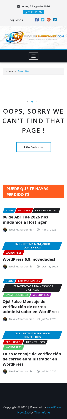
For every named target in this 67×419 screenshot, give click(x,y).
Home (9, 71)
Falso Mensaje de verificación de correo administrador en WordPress (32, 358)
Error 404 (23, 71)
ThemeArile (42, 412)
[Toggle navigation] (33, 56)
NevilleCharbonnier (21, 229)
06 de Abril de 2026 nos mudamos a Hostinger (25, 219)
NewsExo (23, 412)
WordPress (54, 407)
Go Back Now (34, 147)
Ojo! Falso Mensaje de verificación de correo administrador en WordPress (31, 306)
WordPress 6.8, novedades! (29, 259)
